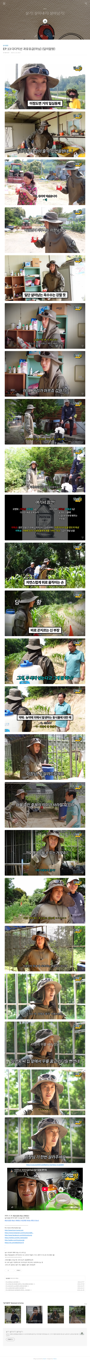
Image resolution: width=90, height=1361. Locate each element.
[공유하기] (10, 1270)
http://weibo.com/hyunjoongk (14, 1240)
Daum (44, 1358)
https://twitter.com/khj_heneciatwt (16, 1238)
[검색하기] (86, 3)
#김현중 (23, 1220)
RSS (48, 36)
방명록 (42, 36)
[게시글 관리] (12, 1270)
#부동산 (26, 1216)
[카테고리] (4, 3)
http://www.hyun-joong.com (14, 1230)
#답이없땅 (16, 1216)
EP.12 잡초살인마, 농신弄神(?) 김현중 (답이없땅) (16, 1286)
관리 (54, 36)
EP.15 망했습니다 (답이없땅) (12, 1282)
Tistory (55, 1358)
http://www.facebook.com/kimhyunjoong (18, 1235)
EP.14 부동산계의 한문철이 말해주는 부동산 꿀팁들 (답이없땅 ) (19, 1284)
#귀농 (29, 1220)
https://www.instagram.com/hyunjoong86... (19, 1233)
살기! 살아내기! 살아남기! (45, 13)
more (85, 1303)
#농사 (22, 1216)
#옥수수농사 (35, 1220)
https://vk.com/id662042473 (14, 1242)
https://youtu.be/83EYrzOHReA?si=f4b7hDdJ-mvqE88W (45, 1165)
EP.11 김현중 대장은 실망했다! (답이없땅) (15, 1288)
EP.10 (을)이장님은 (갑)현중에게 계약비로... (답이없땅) (18, 1290)
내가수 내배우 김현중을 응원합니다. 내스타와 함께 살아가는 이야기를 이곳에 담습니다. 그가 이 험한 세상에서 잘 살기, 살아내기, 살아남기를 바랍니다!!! (42, 1335)
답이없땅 (5, 45)
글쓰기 (36, 36)
